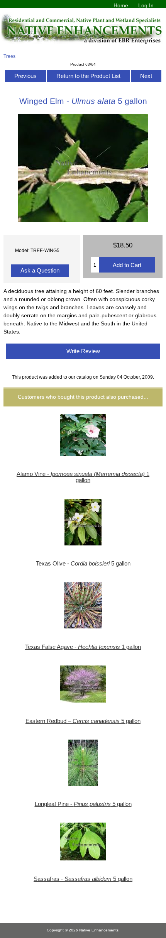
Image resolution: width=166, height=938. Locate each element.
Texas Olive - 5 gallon (83, 563)
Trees (9, 56)
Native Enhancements (99, 930)
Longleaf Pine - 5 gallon (83, 804)
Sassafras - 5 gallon (83, 879)
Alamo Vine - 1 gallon (83, 477)
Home (120, 5)
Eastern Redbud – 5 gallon (83, 721)
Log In (146, 5)
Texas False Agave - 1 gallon (83, 647)
